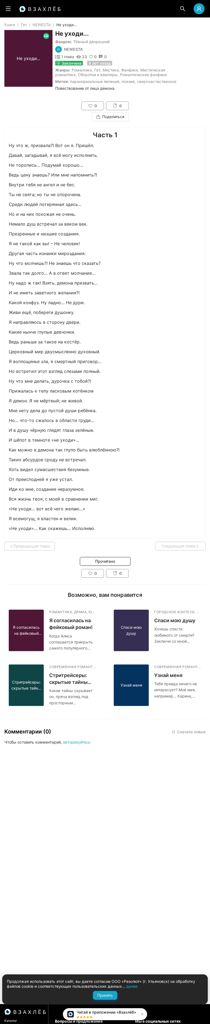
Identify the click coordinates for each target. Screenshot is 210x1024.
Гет (24, 24)
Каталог (10, 1021)
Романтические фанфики (143, 74)
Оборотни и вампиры (98, 74)
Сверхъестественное (156, 81)
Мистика (111, 70)
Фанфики (129, 70)
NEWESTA (42, 24)
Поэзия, (129, 81)
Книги (9, 24)
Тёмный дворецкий (91, 41)
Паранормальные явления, (95, 81)
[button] (141, 1014)
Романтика (82, 70)
